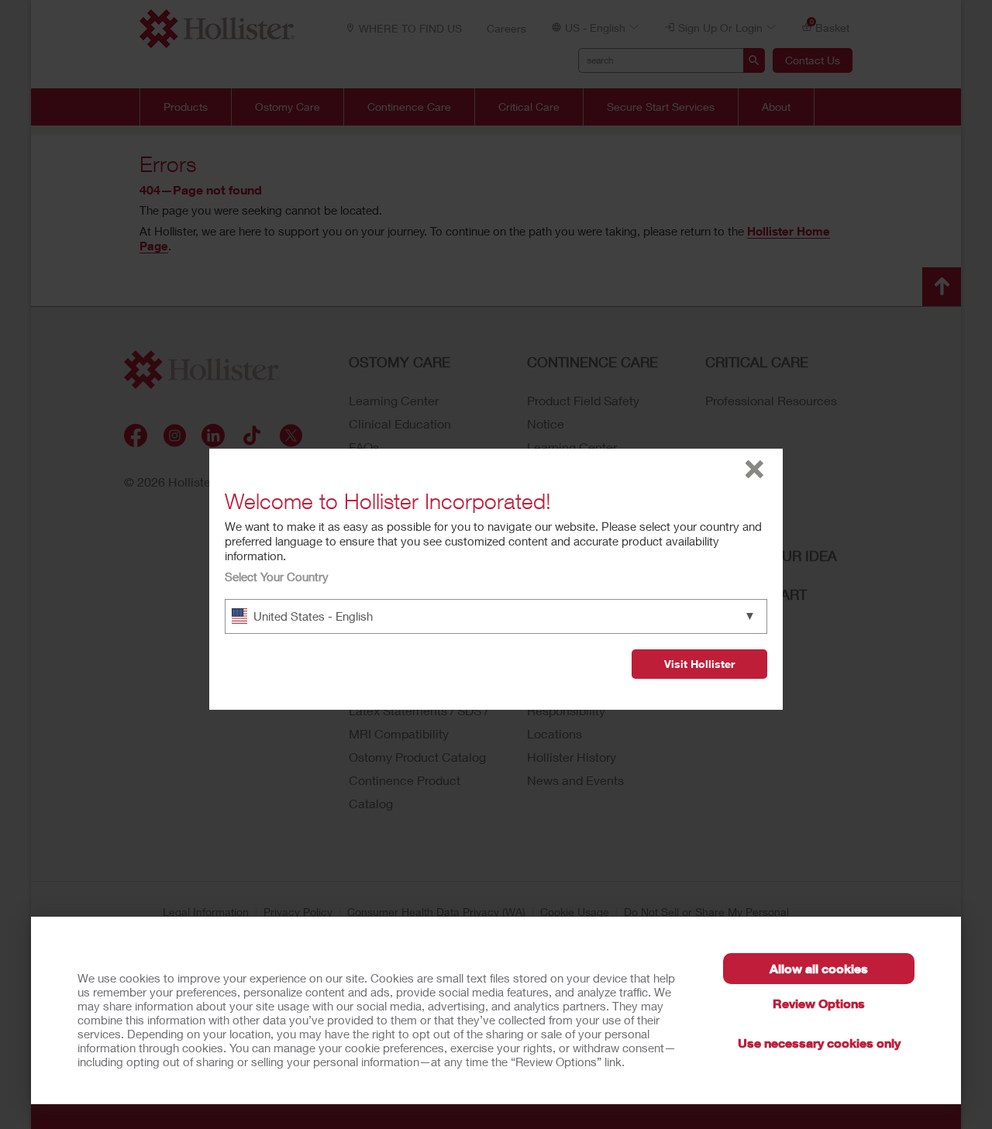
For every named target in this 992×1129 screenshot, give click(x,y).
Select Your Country (277, 576)
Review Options (819, 1003)
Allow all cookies (819, 968)
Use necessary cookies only (819, 1042)
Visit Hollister (699, 663)
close (754, 469)
